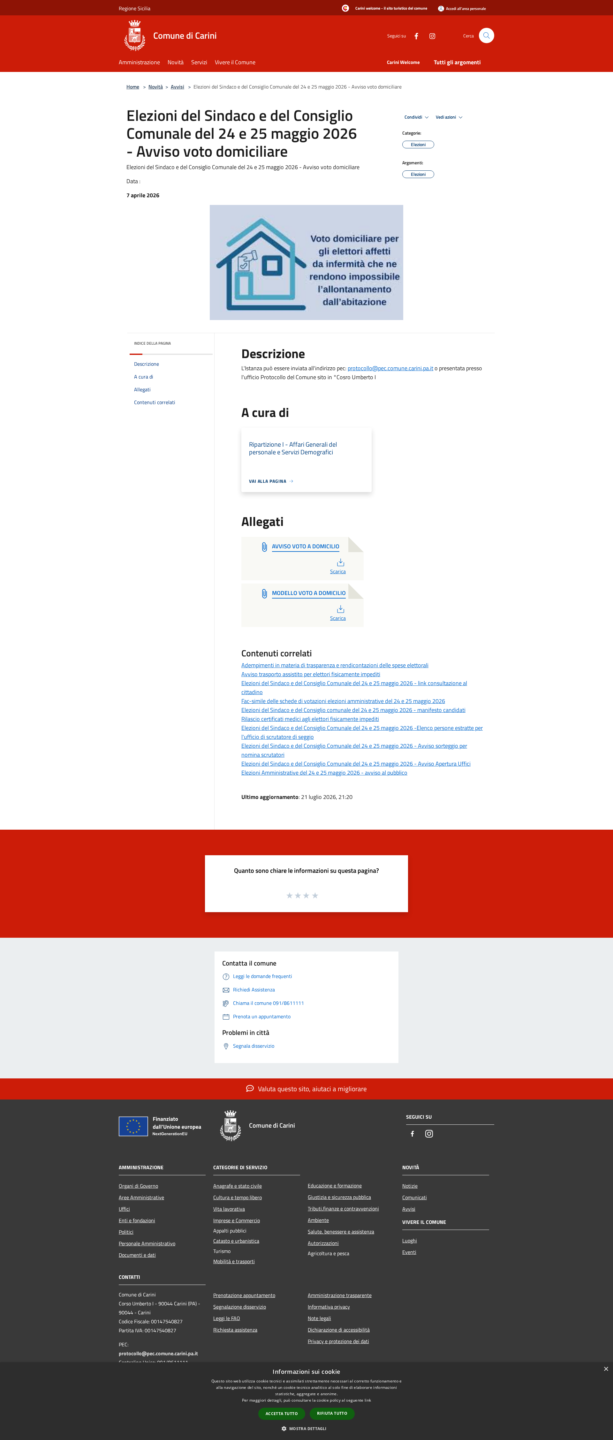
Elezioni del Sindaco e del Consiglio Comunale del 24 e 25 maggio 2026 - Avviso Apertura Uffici (356, 763)
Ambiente (318, 1220)
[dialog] (306, 1401)
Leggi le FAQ (226, 1318)
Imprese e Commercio (236, 1220)
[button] (306, 1428)
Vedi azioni (446, 117)
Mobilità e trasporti (234, 1261)
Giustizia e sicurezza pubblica (339, 1197)
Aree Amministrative (141, 1197)
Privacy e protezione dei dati (338, 1341)
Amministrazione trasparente (340, 1295)
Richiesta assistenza (235, 1330)
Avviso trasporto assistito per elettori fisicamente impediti (310, 674)
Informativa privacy (329, 1307)
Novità (155, 86)
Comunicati (414, 1197)
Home (132, 86)
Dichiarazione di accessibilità (339, 1330)
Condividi (414, 117)
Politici (126, 1232)
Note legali (319, 1318)
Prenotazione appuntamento (244, 1295)
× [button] (605, 1369)
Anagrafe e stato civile (237, 1186)
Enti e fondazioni (137, 1220)
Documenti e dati (137, 1255)
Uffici (124, 1209)
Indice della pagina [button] (152, 343)
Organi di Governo (138, 1186)
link (368, 1400)
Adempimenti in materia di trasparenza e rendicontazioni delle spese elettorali (334, 665)
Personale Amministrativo (147, 1243)
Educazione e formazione (335, 1185)
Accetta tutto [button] (282, 1413)
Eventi (409, 1252)
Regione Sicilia (134, 8)
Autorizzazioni (323, 1243)
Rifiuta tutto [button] (332, 1413)
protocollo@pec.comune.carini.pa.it (390, 368)
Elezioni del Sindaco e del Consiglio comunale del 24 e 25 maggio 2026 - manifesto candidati (353, 710)
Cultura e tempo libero (237, 1197)
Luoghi (409, 1240)
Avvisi (177, 86)
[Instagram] (429, 35)
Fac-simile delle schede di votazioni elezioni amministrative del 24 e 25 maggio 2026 (343, 701)
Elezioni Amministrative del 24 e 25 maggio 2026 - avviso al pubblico (324, 772)
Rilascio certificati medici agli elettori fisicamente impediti (310, 719)
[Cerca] (486, 35)
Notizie (410, 1186)
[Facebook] (413, 35)
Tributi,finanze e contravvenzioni (343, 1208)
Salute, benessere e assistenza (341, 1231)
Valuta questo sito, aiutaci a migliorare (311, 1089)
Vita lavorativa (229, 1209)
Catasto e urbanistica (236, 1241)
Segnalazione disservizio (239, 1307)
